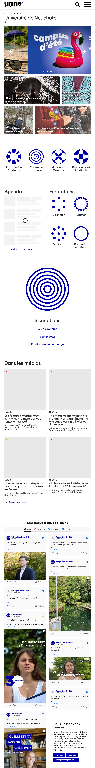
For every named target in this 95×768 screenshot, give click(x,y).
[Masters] (81, 204)
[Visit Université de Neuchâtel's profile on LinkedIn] (8, 538)
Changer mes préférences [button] (66, 760)
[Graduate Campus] (58, 157)
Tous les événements (20, 249)
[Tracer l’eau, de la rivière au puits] (18, 120)
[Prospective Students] (13, 157)
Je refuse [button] (72, 755)
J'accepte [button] (59, 755)
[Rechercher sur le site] (77, 4)
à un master (47, 336)
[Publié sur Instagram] (42, 615)
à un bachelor (47, 329)
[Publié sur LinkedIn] (42, 537)
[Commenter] (57, 634)
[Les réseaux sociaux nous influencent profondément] (63, 120)
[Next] (83, 52)
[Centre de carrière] (36, 157)
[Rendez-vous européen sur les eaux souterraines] (32, 90)
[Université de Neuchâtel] (13, 4)
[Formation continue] (81, 234)
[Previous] (11, 52)
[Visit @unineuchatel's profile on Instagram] (8, 615)
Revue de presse (17, 502)
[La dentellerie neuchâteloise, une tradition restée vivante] (76, 90)
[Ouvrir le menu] (87, 4)
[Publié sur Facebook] (87, 537)
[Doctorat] (58, 234)
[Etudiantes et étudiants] (81, 157)
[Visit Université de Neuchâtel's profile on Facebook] (53, 538)
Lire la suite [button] (10, 549)
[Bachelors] (58, 204)
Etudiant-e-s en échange (47, 344)
